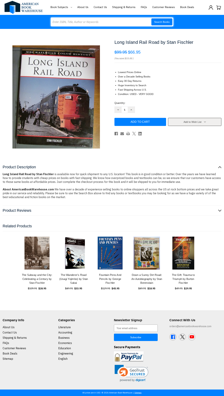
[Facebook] (116, 133)
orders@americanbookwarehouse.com (190, 326)
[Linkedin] (140, 133)
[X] (134, 133)
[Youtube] (191, 337)
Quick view (37, 253)
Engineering (65, 353)
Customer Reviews (163, 7)
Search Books (162, 21)
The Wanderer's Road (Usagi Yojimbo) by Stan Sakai (73, 278)
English (63, 358)
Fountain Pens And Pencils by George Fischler (110, 278)
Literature (64, 327)
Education (64, 348)
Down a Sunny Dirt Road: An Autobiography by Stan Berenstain (146, 278)
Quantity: (119, 103)
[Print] (128, 133)
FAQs (144, 7)
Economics (65, 343)
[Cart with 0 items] (218, 7)
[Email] (122, 133)
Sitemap (8, 358)
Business (64, 337)
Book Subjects (59, 7)
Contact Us (100, 7)
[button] (131, 373)
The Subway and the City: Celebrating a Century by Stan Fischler (37, 278)
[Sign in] (211, 7)
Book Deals (187, 7)
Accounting (65, 332)
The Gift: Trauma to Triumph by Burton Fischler (183, 278)
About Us (82, 7)
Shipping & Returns (123, 7)
